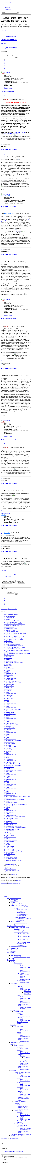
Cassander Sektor (21, 1095)
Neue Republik (21, 912)
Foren (5, 896)
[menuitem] (7, 7)
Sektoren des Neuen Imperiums (22, 1072)
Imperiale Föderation (22, 914)
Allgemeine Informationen (14, 898)
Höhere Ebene (27, 991)
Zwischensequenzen (16, 955)
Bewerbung (17, 929)
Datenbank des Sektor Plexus (18, 905)
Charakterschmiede (9, 40)
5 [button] (4, 65)
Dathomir (19, 1091)
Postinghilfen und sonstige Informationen (24, 919)
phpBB (9, 877)
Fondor (19, 1013)
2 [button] (4, 60)
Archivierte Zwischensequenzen (22, 957)
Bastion (19, 1078)
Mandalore (20, 1126)
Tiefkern (13, 961)
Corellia (19, 999)
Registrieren (14, 1139)
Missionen (13, 951)
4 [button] (4, 63)
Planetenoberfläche (25, 967)
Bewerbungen (20, 930)
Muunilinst (20, 1087)
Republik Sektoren (18, 1110)
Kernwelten (14, 983)
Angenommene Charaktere (21, 932)
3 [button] (4, 62)
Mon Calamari (21, 1116)
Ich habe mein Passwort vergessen (14, 1151)
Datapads (13, 958)
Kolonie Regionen (18, 1011)
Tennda (19, 1032)
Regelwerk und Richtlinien (17, 904)
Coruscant (19, 986)
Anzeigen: (5, 581)
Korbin (19, 1033)
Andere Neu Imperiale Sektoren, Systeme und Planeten (23, 1099)
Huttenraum (20, 1054)
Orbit (21, 966)
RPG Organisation (12, 949)
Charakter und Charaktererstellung (16, 926)
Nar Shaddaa (27, 1057)
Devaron (19, 1017)
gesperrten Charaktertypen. (12, 133)
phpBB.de (18, 880)
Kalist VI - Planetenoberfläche (25, 978)
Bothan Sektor (24, 1048)
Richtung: (15, 582)
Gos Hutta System (25, 1061)
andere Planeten (24, 1041)
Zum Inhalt (3, 4)
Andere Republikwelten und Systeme (23, 1121)
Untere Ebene (27, 994)
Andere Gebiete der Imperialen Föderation (22, 1108)
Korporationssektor (22, 1125)
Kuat (18, 995)
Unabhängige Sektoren (20, 1123)
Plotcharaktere (20, 945)
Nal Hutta (22, 1056)
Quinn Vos (3, 515)
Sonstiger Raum (21, 980)
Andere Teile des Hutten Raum (24, 1064)
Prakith (19, 964)
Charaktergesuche (20, 132)
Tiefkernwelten (18, 963)
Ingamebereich (11, 952)
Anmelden (4, 1139)
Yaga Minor (20, 1073)
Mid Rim (13, 1044)
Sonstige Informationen (20, 917)
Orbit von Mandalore (25, 1128)
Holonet (13, 954)
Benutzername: (6, 1144)
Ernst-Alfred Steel (5, 195)
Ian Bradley (14, 874)
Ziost (18, 1082)
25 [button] (4, 68)
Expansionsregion (15, 1042)
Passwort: (4, 1148)
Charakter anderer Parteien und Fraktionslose (24, 942)
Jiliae (18, 1104)
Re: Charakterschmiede (8, 149)
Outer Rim (13, 1070)
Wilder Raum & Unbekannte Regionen (21, 1134)
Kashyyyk (19, 1050)
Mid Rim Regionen (19, 1045)
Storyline (13, 902)
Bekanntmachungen (16, 921)
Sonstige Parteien (21, 915)
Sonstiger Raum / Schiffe (17, 1135)
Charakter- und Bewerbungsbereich (20, 927)
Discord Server (14, 901)
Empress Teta (20, 968)
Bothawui (19, 1047)
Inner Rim (13, 1025)
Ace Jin (3, 73)
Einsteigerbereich (15, 899)
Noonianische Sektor (22, 1106)
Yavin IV (19, 1112)
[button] (4, 54)
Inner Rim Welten (18, 1026)
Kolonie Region (15, 1010)
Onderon (19, 1028)
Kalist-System (20, 973)
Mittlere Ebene (27, 992)
